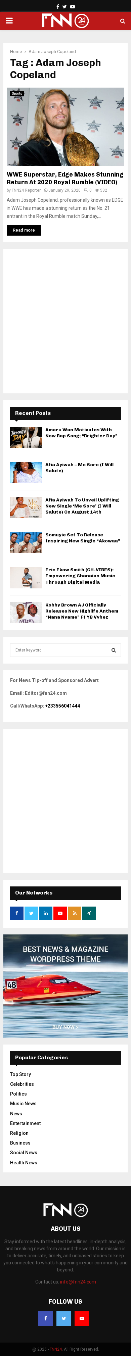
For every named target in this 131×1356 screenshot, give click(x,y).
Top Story (20, 1074)
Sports (17, 93)
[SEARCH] (113, 650)
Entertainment (25, 1123)
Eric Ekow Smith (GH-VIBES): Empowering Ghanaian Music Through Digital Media (80, 576)
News (16, 1113)
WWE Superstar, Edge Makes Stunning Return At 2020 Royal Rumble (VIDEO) (65, 178)
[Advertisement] (65, 321)
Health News (23, 1162)
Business (20, 1143)
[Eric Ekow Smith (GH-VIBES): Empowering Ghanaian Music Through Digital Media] (26, 577)
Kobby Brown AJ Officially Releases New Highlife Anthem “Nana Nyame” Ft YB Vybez (81, 611)
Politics (18, 1094)
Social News (23, 1152)
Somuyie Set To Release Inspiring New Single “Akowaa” (82, 538)
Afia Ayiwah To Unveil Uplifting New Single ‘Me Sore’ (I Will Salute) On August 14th (82, 506)
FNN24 (56, 1349)
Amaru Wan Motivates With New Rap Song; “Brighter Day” (81, 433)
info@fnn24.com (78, 1282)
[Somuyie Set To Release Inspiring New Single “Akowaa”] (26, 542)
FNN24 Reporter (26, 190)
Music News (23, 1103)
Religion (19, 1133)
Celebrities (22, 1084)
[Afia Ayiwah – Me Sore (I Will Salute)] (26, 472)
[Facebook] (45, 1318)
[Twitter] (63, 1318)
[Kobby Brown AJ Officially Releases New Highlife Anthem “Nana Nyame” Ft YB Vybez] (26, 612)
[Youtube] (82, 1318)
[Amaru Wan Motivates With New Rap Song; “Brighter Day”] (26, 437)
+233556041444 (62, 706)
